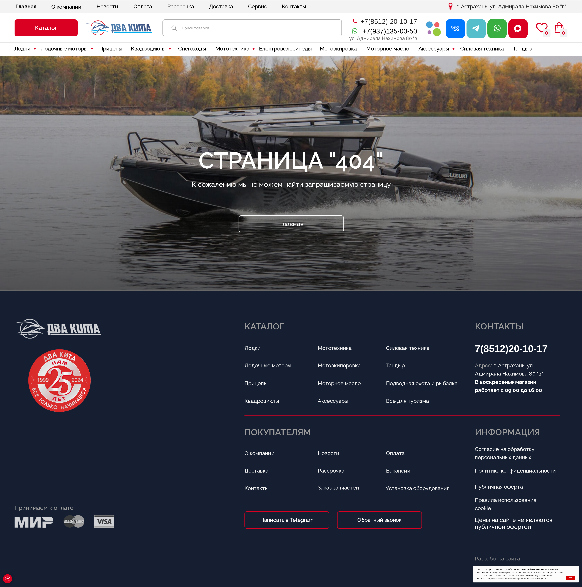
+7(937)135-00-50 (389, 31)
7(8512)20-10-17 (511, 348)
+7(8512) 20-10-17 (388, 21)
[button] (46, 27)
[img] (433, 28)
